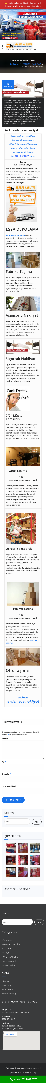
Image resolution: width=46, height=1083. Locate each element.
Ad (4, 762)
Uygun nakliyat (9, 965)
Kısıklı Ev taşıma (19, 105)
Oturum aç (7, 981)
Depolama (7, 940)
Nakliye (6, 952)
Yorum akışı (8, 989)
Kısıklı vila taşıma (18, 123)
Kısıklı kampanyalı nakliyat (14, 107)
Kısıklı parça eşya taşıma (29, 114)
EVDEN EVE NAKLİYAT (31, 64)
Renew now (10, 6)
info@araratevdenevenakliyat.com (16, 1012)
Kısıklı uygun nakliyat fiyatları (15, 121)
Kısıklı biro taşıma (25, 103)
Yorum (6, 738)
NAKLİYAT (7, 948)
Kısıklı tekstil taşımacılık (30, 119)
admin (8, 100)
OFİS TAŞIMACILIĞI (10, 957)
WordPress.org (9, 993)
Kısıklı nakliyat (30, 107)
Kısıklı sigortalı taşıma (12, 119)
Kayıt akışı (7, 985)
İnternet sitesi (9, 786)
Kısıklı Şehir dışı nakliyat (13, 117)
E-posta (6, 774)
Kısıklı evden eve (32, 105)
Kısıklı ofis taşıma (24, 110)
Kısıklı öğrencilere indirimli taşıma (20, 111)
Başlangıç (14, 64)
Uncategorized (9, 961)
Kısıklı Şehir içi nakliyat (31, 117)
